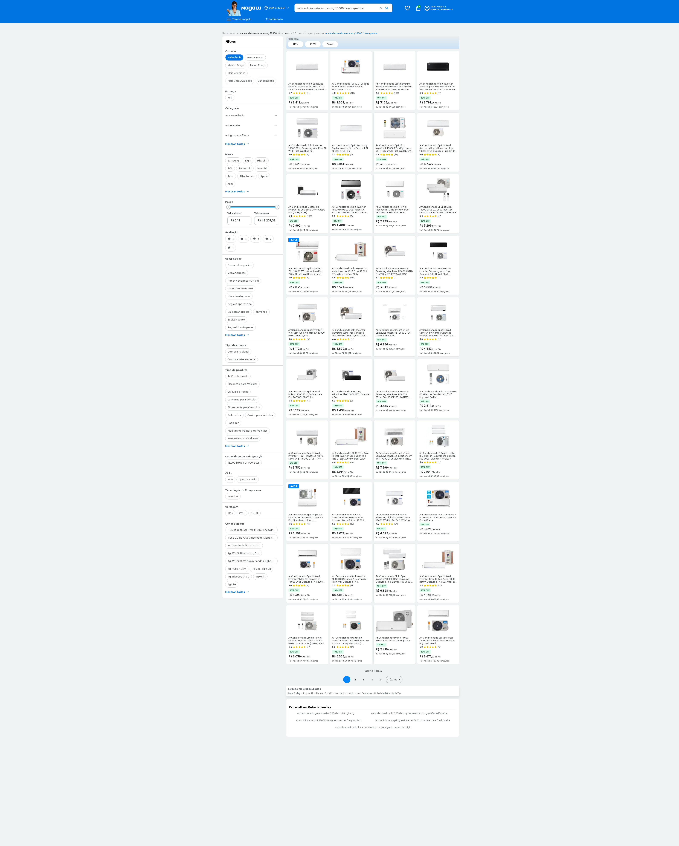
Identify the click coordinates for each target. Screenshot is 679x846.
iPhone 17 (308, 693)
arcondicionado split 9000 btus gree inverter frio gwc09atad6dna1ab (409, 713)
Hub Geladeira (382, 693)
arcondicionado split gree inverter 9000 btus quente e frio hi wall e (412, 720)
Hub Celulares (364, 693)
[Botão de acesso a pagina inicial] (243, 8)
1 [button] (346, 679)
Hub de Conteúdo (344, 693)
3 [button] (363, 679)
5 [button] (380, 679)
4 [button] (372, 679)
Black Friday (294, 693)
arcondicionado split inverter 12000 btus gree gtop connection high (373, 727)
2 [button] (355, 679)
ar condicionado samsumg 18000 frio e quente (351, 33)
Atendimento (274, 19)
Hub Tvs (396, 693)
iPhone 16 (320, 693)
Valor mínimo (234, 213)
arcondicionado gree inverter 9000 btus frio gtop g (325, 713)
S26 (330, 693)
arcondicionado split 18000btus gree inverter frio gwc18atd (329, 720)
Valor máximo (261, 213)
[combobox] (343, 8)
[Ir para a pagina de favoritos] (407, 8)
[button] (381, 8)
